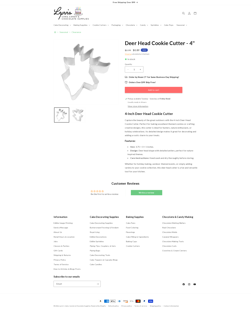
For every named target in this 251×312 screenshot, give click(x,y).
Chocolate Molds (169, 232)
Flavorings (130, 232)
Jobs (56, 241)
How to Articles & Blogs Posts (67, 269)
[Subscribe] (98, 284)
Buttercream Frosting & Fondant (104, 227)
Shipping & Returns (62, 255)
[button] (62, 25)
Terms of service (140, 306)
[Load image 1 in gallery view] (61, 115)
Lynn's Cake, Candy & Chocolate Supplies (75, 306)
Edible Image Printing (63, 223)
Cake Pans (130, 223)
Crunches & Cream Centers (174, 250)
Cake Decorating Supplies (101, 223)
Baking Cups (131, 241)
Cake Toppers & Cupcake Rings (104, 260)
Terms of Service (61, 264)
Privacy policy (126, 306)
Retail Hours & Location (64, 237)
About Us (58, 232)
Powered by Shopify (98, 306)
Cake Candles (96, 264)
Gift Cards (58, 250)
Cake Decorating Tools (100, 255)
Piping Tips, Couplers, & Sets (103, 246)
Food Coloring (132, 227)
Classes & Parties (61, 246)
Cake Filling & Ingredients (137, 237)
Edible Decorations (98, 237)
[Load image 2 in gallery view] (77, 115)
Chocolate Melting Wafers (174, 223)
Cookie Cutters (133, 246)
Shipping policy (155, 306)
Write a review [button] (146, 192)
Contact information (171, 306)
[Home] (55, 32)
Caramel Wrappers (170, 237)
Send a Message (61, 227)
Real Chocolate (169, 227)
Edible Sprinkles (97, 241)
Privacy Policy (60, 260)
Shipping (128, 54)
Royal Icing (95, 232)
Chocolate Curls (169, 246)
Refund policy (113, 306)
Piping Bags (95, 250)
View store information (138, 106)
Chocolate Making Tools (173, 241)
